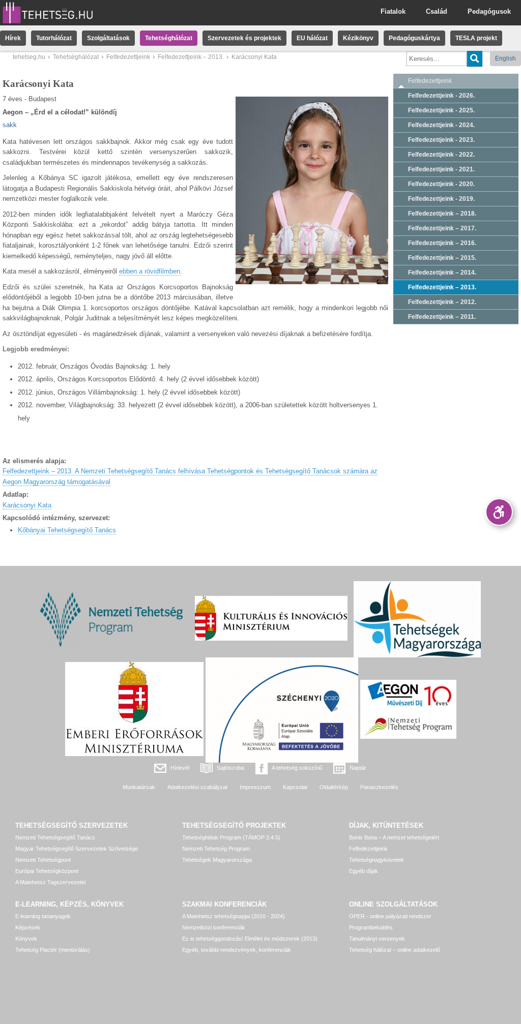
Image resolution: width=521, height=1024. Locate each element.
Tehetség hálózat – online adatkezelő (394, 950)
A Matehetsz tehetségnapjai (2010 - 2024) (233, 916)
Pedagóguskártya (414, 38)
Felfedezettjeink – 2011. (442, 316)
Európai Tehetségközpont (46, 871)
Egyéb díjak (363, 871)
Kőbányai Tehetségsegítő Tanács (67, 530)
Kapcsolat (295, 787)
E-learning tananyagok (43, 916)
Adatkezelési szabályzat (197, 787)
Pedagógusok (489, 11)
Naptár (358, 768)
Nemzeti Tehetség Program (216, 849)
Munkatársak (139, 787)
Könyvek (26, 939)
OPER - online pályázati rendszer (390, 916)
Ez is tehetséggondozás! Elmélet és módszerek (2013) (249, 939)
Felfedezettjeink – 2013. (191, 57)
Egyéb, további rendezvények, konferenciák (236, 950)
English (505, 58)
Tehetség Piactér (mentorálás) (52, 950)
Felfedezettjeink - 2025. (441, 110)
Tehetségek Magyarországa (217, 860)
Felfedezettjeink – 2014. (442, 272)
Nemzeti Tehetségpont (43, 860)
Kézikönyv (358, 38)
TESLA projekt (476, 38)
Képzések (27, 927)
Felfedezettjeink (128, 57)
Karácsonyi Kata (27, 505)
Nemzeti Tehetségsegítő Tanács (55, 837)
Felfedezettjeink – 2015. (442, 257)
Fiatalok (393, 11)
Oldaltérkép (334, 787)
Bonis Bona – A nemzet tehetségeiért (394, 837)
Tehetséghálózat (168, 38)
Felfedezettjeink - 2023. (441, 139)
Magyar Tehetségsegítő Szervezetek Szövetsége (76, 849)
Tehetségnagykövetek (376, 860)
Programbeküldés (371, 927)
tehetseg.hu (29, 57)
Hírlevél (179, 768)
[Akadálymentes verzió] (499, 512)
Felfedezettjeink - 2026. (441, 95)
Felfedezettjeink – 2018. (442, 213)
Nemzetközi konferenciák (213, 927)
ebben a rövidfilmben (149, 271)
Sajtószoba (230, 768)
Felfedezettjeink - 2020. (441, 184)
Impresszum (255, 787)
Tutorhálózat (54, 38)
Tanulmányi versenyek (377, 939)
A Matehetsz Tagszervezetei (50, 882)
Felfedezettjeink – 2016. (442, 243)
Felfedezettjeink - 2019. (441, 198)
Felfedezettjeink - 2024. (441, 125)
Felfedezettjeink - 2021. (441, 169)
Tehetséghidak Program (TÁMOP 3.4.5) (231, 837)
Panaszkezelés (379, 787)
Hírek (13, 38)
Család (436, 11)
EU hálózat (312, 38)
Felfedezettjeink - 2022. (441, 154)
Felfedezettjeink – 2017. (442, 228)
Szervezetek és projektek (244, 38)
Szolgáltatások (108, 38)
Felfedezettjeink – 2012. (442, 302)
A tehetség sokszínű (297, 768)
